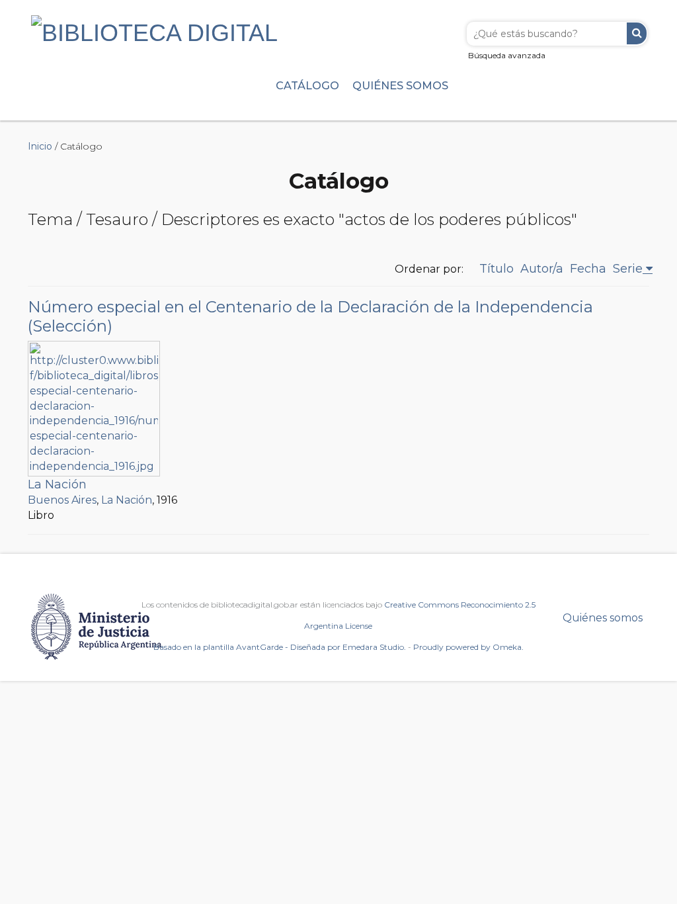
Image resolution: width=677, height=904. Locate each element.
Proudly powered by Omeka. (468, 647)
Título (496, 268)
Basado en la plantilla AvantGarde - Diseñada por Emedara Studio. (279, 647)
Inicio (40, 146)
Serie (628, 268)
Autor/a (541, 268)
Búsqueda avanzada (506, 55)
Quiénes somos (400, 85)
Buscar (637, 33)
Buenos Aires (62, 500)
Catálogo (307, 85)
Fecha (588, 268)
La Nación (57, 484)
